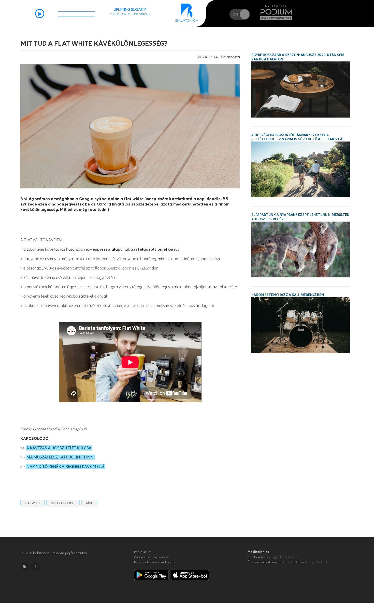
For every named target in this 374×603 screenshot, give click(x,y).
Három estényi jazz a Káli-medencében (287, 295)
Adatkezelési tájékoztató (151, 557)
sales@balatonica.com (282, 557)
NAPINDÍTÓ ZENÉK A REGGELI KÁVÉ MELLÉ (65, 466)
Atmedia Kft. (291, 562)
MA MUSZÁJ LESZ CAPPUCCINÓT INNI (60, 457)
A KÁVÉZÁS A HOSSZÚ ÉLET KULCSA (58, 448)
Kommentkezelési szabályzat (155, 562)
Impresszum (142, 552)
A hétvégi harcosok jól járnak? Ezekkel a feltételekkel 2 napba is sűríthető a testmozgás (297, 137)
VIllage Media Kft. (317, 562)
